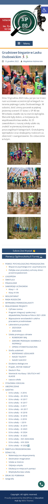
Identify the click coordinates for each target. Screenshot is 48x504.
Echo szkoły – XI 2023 (18, 429)
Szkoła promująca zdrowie (20, 334)
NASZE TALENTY (19, 356)
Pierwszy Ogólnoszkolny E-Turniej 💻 (24, 256)
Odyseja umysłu (16, 465)
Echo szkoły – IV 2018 (18, 412)
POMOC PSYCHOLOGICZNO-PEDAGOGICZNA (24, 263)
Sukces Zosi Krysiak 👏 (24, 250)
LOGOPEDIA (10, 276)
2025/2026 (16, 331)
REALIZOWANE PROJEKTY (16, 306)
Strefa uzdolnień (16, 350)
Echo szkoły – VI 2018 (18, 416)
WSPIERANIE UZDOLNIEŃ (23, 353)
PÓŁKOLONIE (11, 283)
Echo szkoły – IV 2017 (18, 399)
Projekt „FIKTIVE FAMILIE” (20, 367)
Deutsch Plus (14, 370)
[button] (44, 10)
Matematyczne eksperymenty (22, 455)
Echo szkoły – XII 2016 (18, 396)
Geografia (9, 478)
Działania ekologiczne (18, 363)
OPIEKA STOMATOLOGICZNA (24, 347)
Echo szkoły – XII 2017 (18, 409)
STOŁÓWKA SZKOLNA (14, 383)
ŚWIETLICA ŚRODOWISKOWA (18, 449)
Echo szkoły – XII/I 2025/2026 (21, 439)
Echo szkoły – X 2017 (18, 406)
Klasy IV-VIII (14, 292)
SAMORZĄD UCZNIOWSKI (16, 286)
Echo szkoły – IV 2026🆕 (19, 445)
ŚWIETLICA (10, 279)
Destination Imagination (19, 458)
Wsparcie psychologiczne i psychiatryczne (27, 267)
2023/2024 (16, 327)
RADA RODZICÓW (13, 299)
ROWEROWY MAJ (19, 337)
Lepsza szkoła (15, 379)
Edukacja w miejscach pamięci (22, 468)
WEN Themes (27, 500)
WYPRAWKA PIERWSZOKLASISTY (19, 303)
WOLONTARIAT (12, 296)
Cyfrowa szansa (16, 309)
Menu (26, 43)
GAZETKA (9, 389)
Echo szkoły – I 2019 (17, 422)
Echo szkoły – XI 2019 (18, 425)
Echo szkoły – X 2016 (18, 392)
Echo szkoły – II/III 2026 (19, 442)
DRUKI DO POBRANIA (14, 475)
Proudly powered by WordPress (19, 498)
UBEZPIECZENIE (12, 386)
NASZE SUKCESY (19, 360)
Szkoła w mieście (16, 462)
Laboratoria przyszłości (19, 324)
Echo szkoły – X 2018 (18, 419)
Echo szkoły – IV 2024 (18, 432)
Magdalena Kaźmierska (33, 61)
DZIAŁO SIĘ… (11, 452)
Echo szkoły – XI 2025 (18, 435)
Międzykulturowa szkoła (19, 472)
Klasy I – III (13, 289)
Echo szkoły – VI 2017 (18, 402)
